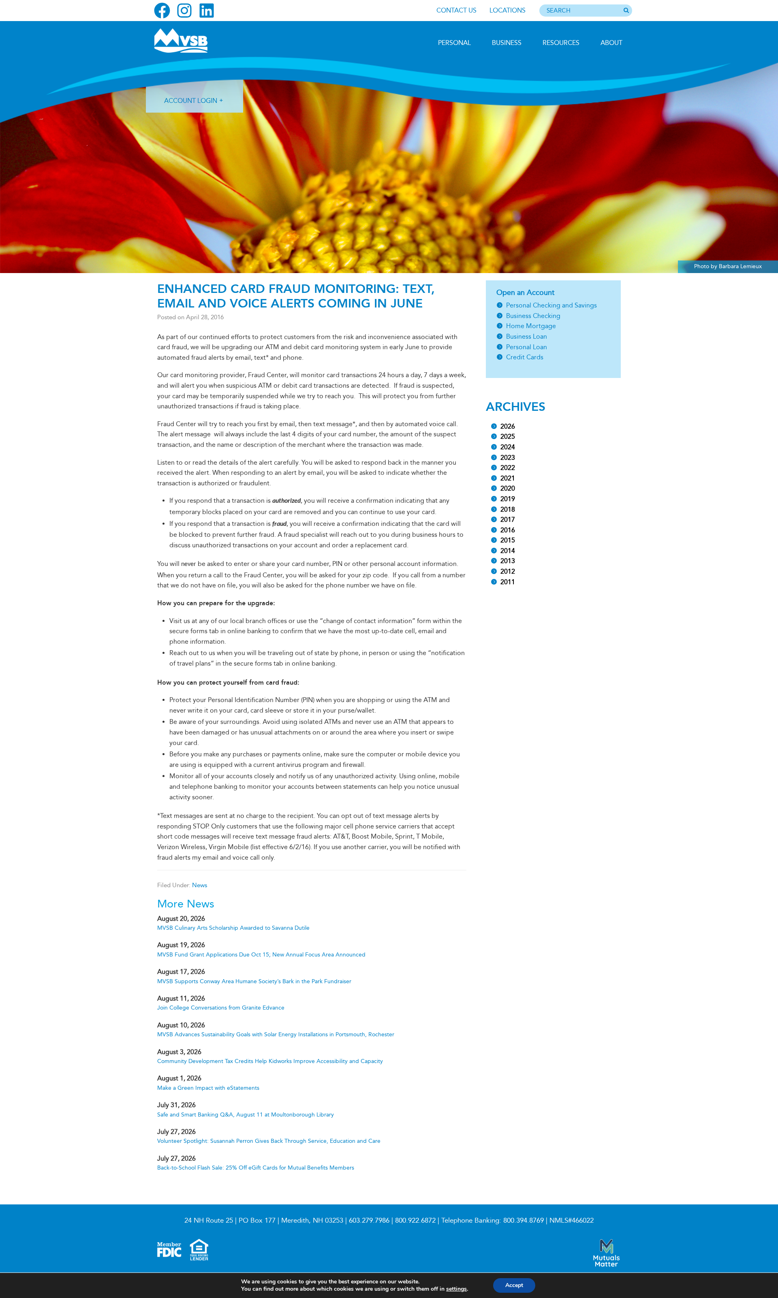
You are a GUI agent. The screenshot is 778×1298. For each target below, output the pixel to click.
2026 (507, 426)
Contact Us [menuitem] (456, 10)
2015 (507, 540)
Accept (514, 1285)
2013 (507, 561)
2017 (507, 519)
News (199, 885)
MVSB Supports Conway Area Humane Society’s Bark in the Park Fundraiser (254, 981)
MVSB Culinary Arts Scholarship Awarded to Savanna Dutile (233, 927)
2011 (507, 582)
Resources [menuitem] (561, 43)
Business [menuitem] (507, 43)
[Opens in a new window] (162, 10)
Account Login (190, 101)
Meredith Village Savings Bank (197, 40)
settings (456, 1289)
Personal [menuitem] (454, 43)
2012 (507, 571)
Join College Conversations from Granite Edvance (220, 1007)
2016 (507, 530)
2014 (507, 551)
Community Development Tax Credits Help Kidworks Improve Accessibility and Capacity (270, 1061)
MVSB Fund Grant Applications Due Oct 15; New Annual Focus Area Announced (261, 954)
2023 (507, 457)
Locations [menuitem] (507, 10)
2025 (507, 436)
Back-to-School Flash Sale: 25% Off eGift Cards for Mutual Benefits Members (255, 1167)
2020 (507, 488)
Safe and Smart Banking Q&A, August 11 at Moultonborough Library (245, 1114)
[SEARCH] (626, 11)
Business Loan (526, 336)
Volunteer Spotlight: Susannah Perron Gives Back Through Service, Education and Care (268, 1141)
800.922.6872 (415, 1220)
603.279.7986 (369, 1220)
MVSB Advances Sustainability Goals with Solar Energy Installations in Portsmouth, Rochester (275, 1034)
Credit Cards (524, 357)
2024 (507, 447)
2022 (507, 468)
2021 (507, 478)
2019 (507, 499)
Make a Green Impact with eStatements (208, 1088)
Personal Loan (526, 347)
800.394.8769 (523, 1220)
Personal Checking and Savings (551, 305)
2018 (507, 509)
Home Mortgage (531, 326)
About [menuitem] (611, 43)
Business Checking (533, 316)
